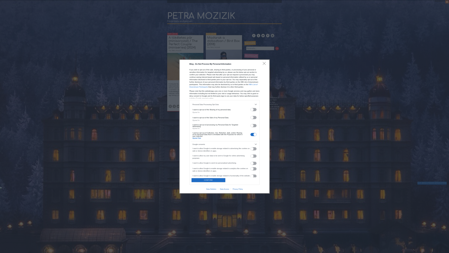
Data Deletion (211, 189)
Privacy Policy (238, 189)
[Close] (265, 64)
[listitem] (224, 104)
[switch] (253, 109)
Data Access (224, 189)
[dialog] (224, 126)
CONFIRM (208, 180)
